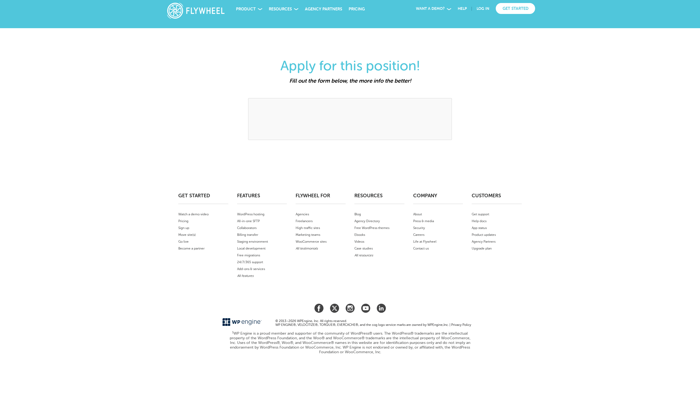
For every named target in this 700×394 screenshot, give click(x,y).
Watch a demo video (193, 214)
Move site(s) (187, 235)
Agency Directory (367, 221)
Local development (251, 248)
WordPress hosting (250, 214)
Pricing (357, 9)
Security (419, 228)
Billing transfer (247, 235)
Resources (280, 9)
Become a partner (191, 248)
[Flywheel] (192, 10)
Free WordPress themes (371, 228)
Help (462, 8)
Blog (357, 214)
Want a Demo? (430, 8)
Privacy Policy (461, 325)
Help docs (479, 221)
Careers (418, 235)
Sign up (183, 228)
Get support (480, 214)
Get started (516, 8)
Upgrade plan (482, 248)
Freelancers (304, 221)
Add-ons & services (251, 269)
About (417, 214)
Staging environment (252, 242)
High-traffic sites (308, 228)
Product (246, 9)
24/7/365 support (250, 262)
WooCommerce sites (311, 242)
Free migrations (248, 255)
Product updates (484, 235)
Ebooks (359, 235)
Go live (183, 242)
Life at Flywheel (424, 242)
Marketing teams (308, 235)
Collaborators (246, 228)
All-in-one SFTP (248, 221)
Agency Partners (323, 9)
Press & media (423, 221)
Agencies (302, 214)
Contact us (421, 248)
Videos (359, 242)
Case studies (363, 248)
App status (479, 228)
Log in (483, 8)
